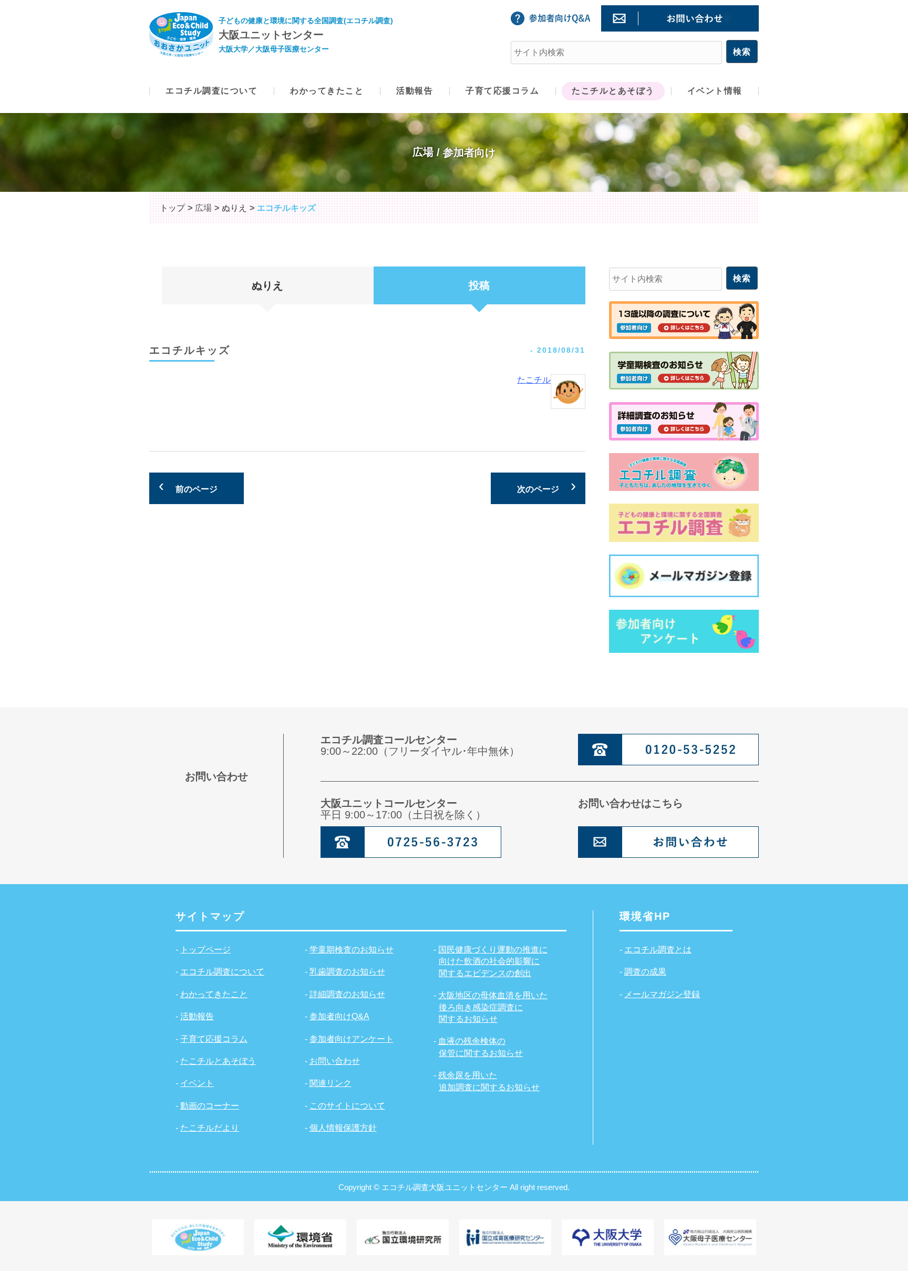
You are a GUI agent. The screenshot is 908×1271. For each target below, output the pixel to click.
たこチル (534, 379)
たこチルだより (209, 1127)
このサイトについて (347, 1105)
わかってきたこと (213, 994)
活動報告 (197, 1016)
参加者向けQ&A (339, 1016)
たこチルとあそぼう (218, 1061)
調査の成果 (645, 971)
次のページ (538, 489)
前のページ (197, 489)
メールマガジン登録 (662, 994)
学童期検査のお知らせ (351, 949)
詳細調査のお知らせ (347, 994)
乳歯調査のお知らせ (347, 971)
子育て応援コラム (213, 1038)
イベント (197, 1083)
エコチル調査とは (658, 949)
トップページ (205, 949)
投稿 (479, 285)
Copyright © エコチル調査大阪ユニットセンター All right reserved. (454, 1187)
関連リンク (330, 1083)
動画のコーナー (209, 1105)
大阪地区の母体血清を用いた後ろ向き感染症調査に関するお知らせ (493, 1007)
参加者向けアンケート (351, 1038)
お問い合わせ (334, 1061)
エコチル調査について (222, 971)
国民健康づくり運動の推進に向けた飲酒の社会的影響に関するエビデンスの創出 (493, 961)
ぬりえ (267, 285)
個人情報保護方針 (343, 1127)
